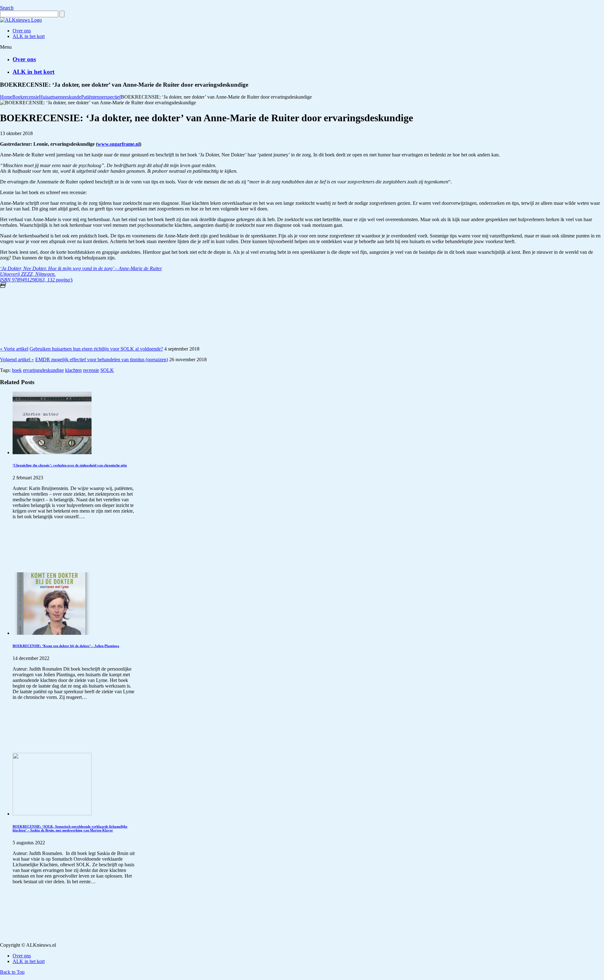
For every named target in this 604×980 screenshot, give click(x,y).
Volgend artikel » (17, 359)
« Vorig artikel (14, 348)
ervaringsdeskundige (43, 370)
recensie (91, 370)
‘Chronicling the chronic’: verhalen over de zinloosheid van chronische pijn (70, 465)
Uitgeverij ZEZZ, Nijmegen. (28, 274)
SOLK (107, 370)
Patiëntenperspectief (101, 97)
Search (7, 7)
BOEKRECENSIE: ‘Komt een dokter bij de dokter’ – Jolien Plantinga (66, 646)
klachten (73, 370)
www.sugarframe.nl (119, 144)
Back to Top (12, 972)
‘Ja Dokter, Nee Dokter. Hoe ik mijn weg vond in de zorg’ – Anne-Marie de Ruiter (81, 268)
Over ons (24, 59)
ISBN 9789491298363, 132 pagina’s (36, 279)
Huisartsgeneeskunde (60, 97)
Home (6, 97)
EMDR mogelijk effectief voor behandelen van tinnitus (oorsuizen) (101, 359)
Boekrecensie (25, 97)
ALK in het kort (33, 71)
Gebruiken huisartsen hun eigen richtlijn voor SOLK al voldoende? (96, 348)
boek (17, 370)
